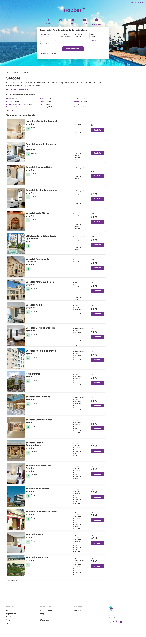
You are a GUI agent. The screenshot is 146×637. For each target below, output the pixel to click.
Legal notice (111, 617)
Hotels (8, 617)
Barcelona (43, 107)
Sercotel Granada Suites (39, 167)
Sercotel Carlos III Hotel (39, 419)
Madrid (8, 99)
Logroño (9, 101)
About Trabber (46, 610)
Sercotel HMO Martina (38, 396)
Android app (45, 617)
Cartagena (77, 107)
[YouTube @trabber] (121, 623)
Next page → (12, 580)
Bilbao (42, 104)
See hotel (97, 130)
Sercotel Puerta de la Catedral (37, 260)
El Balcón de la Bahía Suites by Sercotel (41, 237)
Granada (9, 107)
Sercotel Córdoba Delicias (40, 327)
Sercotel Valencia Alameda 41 (41, 145)
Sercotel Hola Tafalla (37, 488)
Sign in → (141, 2)
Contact (77, 610)
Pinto (75, 104)
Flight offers (11, 614)
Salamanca (78, 101)
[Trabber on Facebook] (113, 623)
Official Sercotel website (17, 89)
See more (9, 110)
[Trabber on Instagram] (109, 623)
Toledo (42, 99)
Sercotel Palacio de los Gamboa (38, 467)
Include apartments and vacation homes (48, 42)
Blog (42, 614)
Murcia (76, 99)
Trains (8, 623)
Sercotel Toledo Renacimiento (34, 444)
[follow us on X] (116, 623)
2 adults (93, 36)
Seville (42, 101)
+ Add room (92, 40)
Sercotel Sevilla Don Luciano (41, 190)
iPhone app (44, 620)
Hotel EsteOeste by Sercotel (41, 121)
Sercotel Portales (35, 534)
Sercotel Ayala (34, 304)
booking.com (46, 56)
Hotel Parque (33, 373)
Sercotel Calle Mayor (37, 213)
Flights (9, 610)
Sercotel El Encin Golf (37, 557)
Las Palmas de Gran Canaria (16, 104)
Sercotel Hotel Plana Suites (41, 350)
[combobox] (50, 35)
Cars (8, 620)
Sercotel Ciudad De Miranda (41, 511)
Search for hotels (73, 49)
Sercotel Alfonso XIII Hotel (40, 281)
